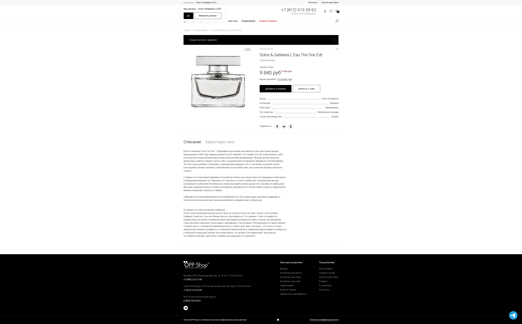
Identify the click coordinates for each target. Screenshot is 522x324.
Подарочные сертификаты (293, 294)
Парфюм (334, 103)
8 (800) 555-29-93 (192, 300)
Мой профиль (326, 268)
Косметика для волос (291, 273)
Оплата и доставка (329, 2)
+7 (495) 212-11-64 (193, 279)
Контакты (312, 2)
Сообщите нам (284, 79)
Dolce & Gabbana (201, 30)
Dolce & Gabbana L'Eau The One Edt (226, 30)
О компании (325, 285)
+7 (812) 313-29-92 (298, 9)
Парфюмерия (248, 21)
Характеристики (219, 141)
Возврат (323, 281)
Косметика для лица (290, 277)
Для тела (232, 21)
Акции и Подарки (268, 21)
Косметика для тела (290, 281)
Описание (192, 141)
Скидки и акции (327, 273)
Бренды (284, 268)
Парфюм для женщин (327, 112)
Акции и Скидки (288, 289)
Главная (187, 30)
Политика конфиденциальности (324, 320)
